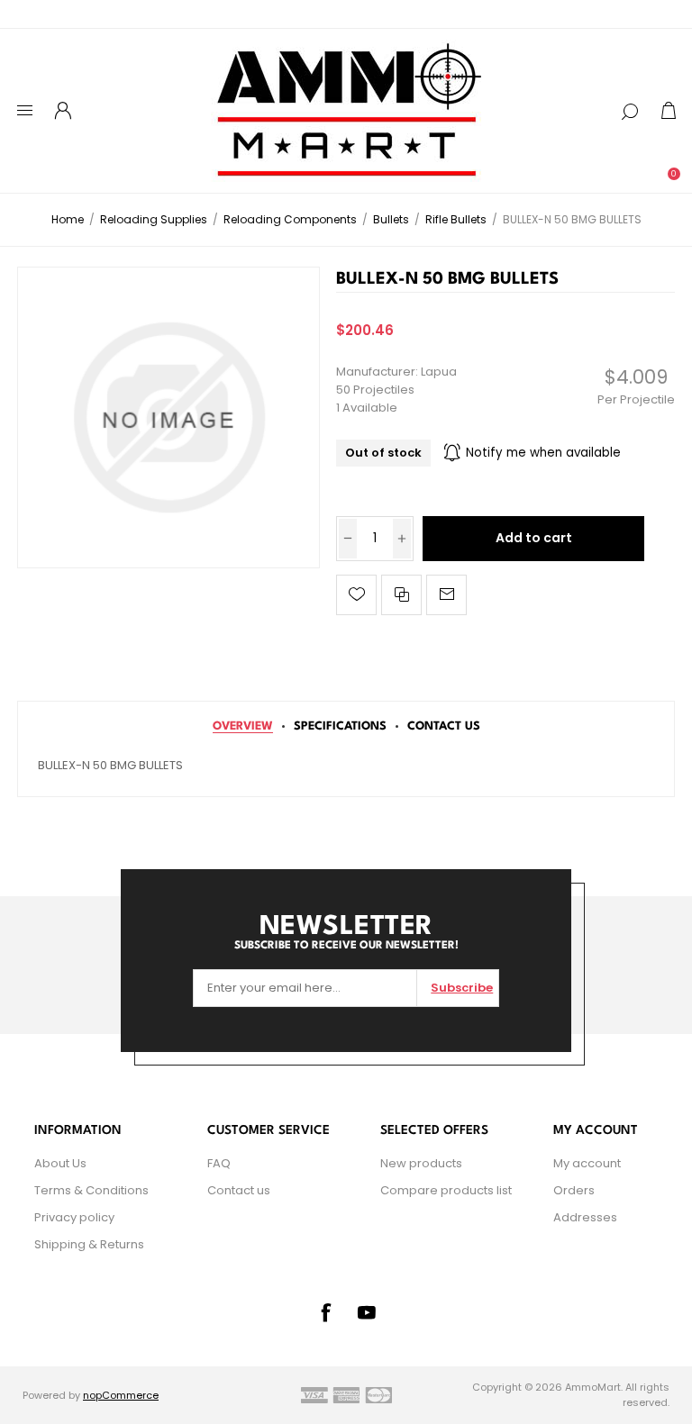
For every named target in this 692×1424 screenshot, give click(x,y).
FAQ (219, 1163)
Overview (243, 726)
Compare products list (446, 1190)
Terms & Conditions (91, 1190)
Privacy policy (74, 1217)
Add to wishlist (356, 595)
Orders (574, 1190)
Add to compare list (401, 595)
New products (421, 1163)
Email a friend (446, 595)
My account (587, 1163)
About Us (60, 1163)
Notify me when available (543, 452)
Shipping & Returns (89, 1244)
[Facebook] (325, 1312)
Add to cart (534, 538)
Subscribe (462, 987)
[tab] (243, 726)
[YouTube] (367, 1312)
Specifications (340, 726)
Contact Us (443, 726)
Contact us (238, 1190)
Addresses (585, 1217)
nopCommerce (121, 1395)
